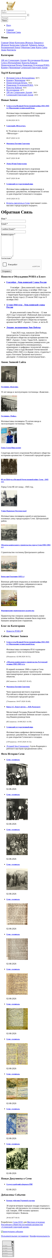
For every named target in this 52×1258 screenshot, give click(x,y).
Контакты (11, 50)
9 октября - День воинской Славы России (26, 282)
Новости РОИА (13, 631)
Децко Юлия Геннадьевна (16, 164)
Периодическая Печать (11, 65)
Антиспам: (6, 258)
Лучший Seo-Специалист (17, 746)
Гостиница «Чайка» (9, 416)
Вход (8, 25)
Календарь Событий (19, 45)
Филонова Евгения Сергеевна (18, 143)
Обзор (11, 42)
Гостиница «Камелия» (9, 387)
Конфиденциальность (40, 1236)
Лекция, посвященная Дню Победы (23, 327)
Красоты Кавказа (29, 63)
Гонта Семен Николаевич (11, 448)
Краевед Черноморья (10, 67)
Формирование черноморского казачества (17, 611)
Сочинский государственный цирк (19, 184)
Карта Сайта (41, 47)
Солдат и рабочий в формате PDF (19, 1184)
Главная (10, 30)
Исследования (34, 60)
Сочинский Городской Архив (34, 67)
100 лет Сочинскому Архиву (14, 60)
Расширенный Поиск (10, 47)
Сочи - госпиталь (13, 760)
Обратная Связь (28, 47)
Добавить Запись (36, 45)
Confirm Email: (8, 229)
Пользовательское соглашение (15, 1236)
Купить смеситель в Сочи (18, 203)
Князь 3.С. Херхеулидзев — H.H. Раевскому (23, 707)
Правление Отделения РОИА (36, 65)
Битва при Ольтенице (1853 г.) (12, 576)
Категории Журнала (24, 42)
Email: (4, 224)
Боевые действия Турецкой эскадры (20, 1201)
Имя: (4, 218)
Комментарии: (8, 234)
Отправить (6, 271)
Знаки (4, 50)
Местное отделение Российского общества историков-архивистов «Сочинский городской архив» (23, 1224)
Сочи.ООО (18, 1222)
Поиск (4, 21)
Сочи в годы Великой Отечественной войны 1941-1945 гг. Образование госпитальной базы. (27, 107)
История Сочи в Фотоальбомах (20, 78)
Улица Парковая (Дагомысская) (14, 511)
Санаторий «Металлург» (16, 126)
